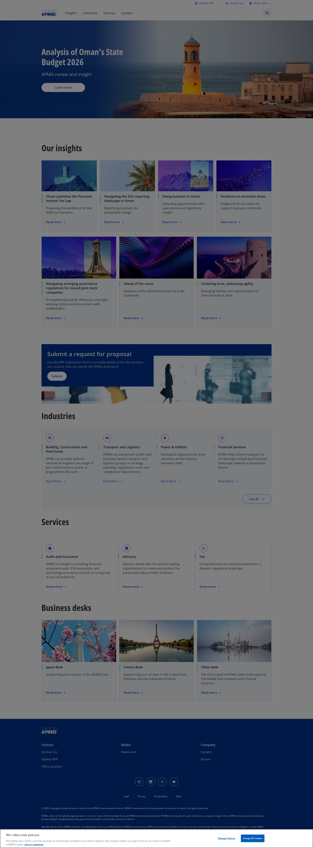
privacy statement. (34, 844)
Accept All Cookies (252, 838)
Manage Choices (226, 838)
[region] (156, 838)
